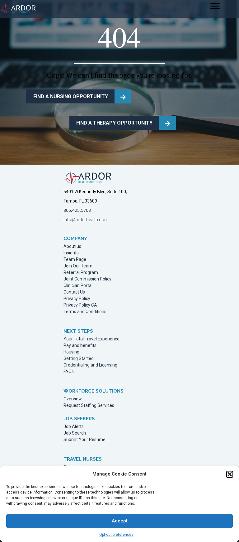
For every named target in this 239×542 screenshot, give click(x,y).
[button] (230, 474)
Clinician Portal (77, 285)
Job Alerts (73, 426)
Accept (120, 521)
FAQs (68, 371)
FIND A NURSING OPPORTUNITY (70, 96)
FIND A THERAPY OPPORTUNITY (114, 123)
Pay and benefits (79, 345)
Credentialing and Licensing (90, 365)
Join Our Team (77, 266)
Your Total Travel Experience (91, 339)
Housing (71, 352)
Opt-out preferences (116, 534)
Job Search (74, 433)
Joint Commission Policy (87, 279)
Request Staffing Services (88, 405)
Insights (71, 253)
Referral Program (80, 272)
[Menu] (215, 6)
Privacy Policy (76, 298)
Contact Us (74, 292)
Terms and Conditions (84, 311)
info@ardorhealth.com (85, 219)
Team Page (74, 259)
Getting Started (78, 358)
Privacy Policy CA (80, 305)
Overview (72, 399)
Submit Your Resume (84, 439)
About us (72, 246)
